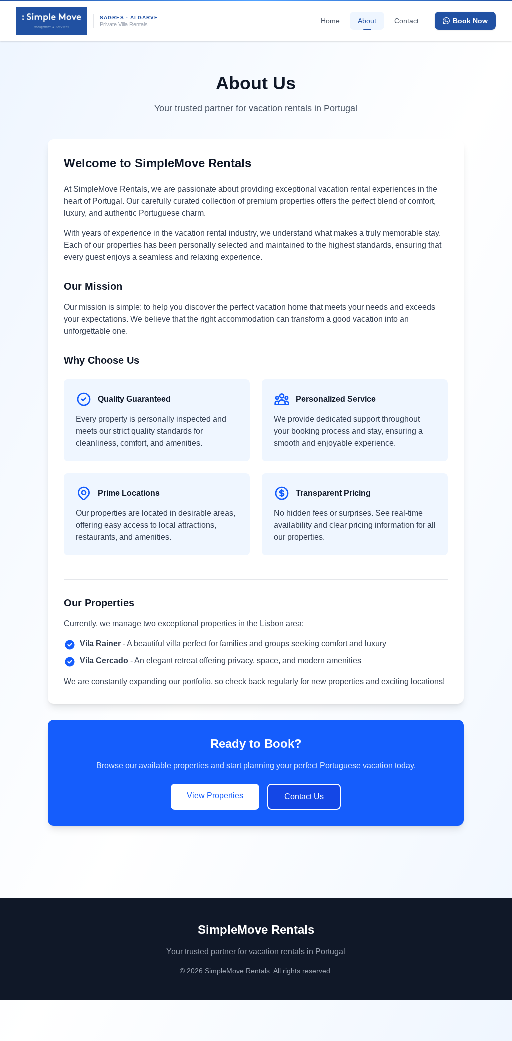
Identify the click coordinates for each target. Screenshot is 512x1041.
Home (330, 21)
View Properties (215, 795)
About (367, 21)
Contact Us (304, 796)
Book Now (470, 21)
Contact (406, 21)
